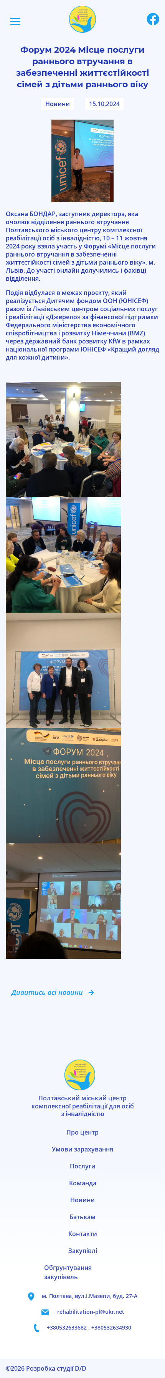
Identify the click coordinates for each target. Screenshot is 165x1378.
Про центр (82, 1132)
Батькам (82, 1217)
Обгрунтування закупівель (68, 1272)
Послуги (83, 1166)
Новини (57, 104)
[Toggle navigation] (15, 21)
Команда (82, 1183)
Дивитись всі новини (47, 992)
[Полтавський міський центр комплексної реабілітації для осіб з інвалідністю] (82, 18)
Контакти (82, 1234)
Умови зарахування (82, 1149)
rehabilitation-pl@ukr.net (90, 1311)
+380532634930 (111, 1327)
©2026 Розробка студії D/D (46, 1368)
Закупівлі (82, 1250)
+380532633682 (67, 1327)
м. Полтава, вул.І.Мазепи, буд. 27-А (89, 1296)
